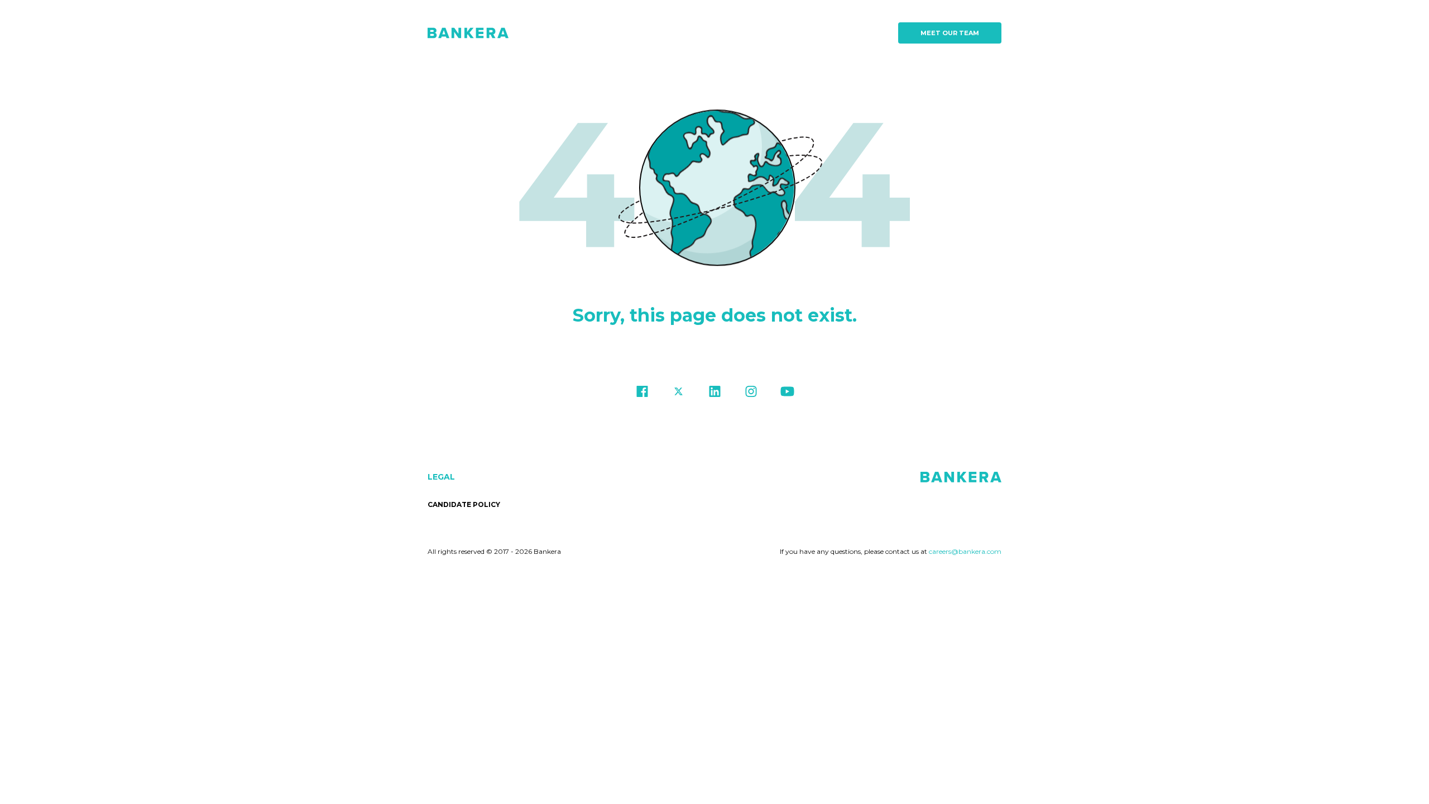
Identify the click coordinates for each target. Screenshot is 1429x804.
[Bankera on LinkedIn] (715, 394)
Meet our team (949, 33)
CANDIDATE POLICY (464, 504)
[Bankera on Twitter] (678, 394)
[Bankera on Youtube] (787, 394)
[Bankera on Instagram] (751, 394)
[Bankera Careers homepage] (468, 33)
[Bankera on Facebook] (642, 394)
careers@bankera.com (965, 551)
